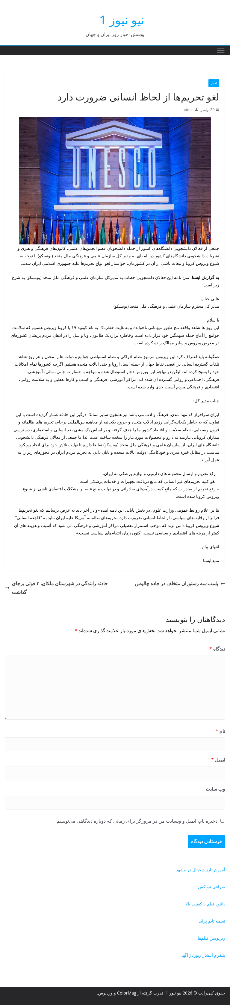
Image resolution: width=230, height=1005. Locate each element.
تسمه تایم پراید (212, 921)
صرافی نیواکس (211, 887)
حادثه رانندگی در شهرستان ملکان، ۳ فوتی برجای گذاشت (60, 587)
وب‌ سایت (215, 788)
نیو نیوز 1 (121, 19)
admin (188, 109)
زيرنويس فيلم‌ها (211, 938)
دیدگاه (217, 648)
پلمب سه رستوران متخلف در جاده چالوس (176, 583)
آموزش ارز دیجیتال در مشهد (200, 869)
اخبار (214, 83)
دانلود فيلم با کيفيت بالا (205, 904)
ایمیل (218, 759)
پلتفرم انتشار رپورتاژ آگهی (202, 955)
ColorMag (126, 993)
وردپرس (105, 993)
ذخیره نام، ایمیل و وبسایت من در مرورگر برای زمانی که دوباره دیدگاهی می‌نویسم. (136, 821)
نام (220, 731)
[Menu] (220, 50)
